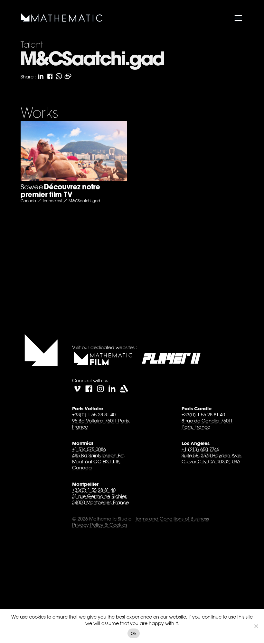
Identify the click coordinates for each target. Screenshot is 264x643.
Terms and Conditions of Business (172, 519)
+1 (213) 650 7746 (200, 449)
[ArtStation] (123, 389)
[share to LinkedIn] (41, 76)
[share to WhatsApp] (59, 76)
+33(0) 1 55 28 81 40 (94, 415)
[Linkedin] (112, 389)
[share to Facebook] (50, 76)
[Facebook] (89, 389)
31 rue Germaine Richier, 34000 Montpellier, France (100, 499)
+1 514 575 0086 (89, 449)
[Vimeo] (77, 389)
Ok (134, 633)
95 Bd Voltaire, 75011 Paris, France (101, 424)
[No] (256, 626)
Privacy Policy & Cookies (99, 525)
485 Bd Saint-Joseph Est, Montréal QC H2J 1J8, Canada (98, 461)
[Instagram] (100, 389)
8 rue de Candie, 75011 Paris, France (207, 424)
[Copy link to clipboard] (68, 76)
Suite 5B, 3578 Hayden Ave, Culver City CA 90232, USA (211, 458)
